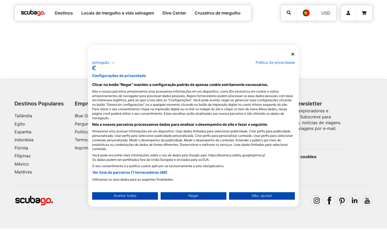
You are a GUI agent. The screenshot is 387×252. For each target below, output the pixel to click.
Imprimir (83, 148)
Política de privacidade (275, 62)
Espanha (22, 131)
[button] (103, 63)
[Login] (348, 13)
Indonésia (23, 139)
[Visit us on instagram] (316, 200)
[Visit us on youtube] (367, 200)
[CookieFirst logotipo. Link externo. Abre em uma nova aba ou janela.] (94, 68)
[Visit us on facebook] (329, 200)
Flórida (21, 148)
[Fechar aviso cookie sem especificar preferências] (293, 54)
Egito (19, 124)
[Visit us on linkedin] (354, 200)
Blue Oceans (87, 115)
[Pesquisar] (288, 13)
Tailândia (23, 115)
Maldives (23, 172)
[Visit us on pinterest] (342, 200)
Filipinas (22, 155)
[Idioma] (305, 13)
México (21, 164)
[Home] (33, 13)
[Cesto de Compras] (364, 13)
